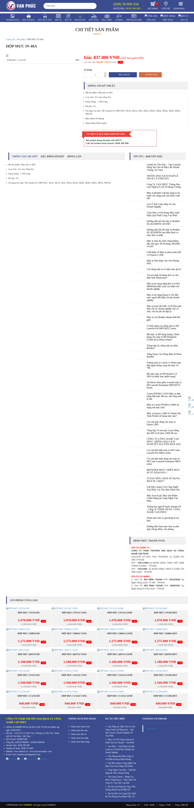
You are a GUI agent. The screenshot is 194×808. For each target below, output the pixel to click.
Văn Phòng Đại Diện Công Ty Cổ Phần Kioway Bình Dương (119, 757)
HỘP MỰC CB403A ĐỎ (29, 633)
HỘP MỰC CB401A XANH (119, 633)
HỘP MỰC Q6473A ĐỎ (29, 654)
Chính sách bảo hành (79, 738)
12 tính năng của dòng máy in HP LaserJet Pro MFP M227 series (163, 327)
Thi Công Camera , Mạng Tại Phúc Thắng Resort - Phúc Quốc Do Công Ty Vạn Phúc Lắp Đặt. (120, 780)
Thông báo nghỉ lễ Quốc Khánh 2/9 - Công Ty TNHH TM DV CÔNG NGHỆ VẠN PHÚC (164, 509)
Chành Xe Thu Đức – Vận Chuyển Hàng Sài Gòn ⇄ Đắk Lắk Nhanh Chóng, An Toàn (164, 167)
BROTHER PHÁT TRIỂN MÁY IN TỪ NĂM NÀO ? (163, 471)
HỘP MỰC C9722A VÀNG (74, 613)
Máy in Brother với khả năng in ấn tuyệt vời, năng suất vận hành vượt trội (163, 195)
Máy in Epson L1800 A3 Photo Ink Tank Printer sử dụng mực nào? (164, 414)
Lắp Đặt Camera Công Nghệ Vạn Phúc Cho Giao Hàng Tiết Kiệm (120, 764)
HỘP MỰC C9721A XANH (119, 613)
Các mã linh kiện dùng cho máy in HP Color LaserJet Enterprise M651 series (164, 461)
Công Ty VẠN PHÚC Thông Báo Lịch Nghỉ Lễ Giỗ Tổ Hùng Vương (164, 185)
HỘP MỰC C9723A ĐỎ (29, 613)
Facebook (151, 728)
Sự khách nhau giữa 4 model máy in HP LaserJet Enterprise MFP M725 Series (164, 385)
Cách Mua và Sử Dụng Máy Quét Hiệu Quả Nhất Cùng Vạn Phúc (163, 214)
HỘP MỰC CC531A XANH (119, 696)
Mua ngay (124, 75)
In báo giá (151, 75)
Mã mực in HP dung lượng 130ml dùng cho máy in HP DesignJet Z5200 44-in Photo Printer (163, 337)
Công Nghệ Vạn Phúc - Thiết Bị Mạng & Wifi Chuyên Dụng (120, 771)
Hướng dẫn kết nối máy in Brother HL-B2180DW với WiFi (163, 222)
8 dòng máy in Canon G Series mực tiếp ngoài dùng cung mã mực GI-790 (164, 365)
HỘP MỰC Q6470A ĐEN (165, 654)
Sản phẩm (21, 39)
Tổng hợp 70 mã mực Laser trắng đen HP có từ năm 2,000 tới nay (163, 431)
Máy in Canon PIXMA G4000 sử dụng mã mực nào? (163, 406)
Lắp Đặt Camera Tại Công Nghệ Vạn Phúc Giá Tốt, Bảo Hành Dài (163, 488)
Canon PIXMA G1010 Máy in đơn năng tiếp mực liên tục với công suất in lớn (164, 396)
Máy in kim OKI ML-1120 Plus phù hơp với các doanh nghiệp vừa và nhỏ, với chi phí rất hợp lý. (164, 309)
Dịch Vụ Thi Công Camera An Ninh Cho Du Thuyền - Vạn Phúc (119, 741)
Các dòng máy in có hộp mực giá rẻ (164, 269)
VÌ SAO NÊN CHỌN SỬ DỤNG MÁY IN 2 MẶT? (163, 479)
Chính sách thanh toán (80, 726)
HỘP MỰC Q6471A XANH (119, 654)
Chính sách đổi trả (78, 734)
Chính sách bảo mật (79, 730)
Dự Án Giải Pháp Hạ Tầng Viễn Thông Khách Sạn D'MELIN (120, 788)
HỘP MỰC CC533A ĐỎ (29, 696)
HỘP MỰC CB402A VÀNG (74, 633)
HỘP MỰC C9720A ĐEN (165, 613)
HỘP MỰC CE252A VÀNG (74, 675)
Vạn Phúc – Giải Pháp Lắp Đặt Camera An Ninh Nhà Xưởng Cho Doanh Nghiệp (119, 749)
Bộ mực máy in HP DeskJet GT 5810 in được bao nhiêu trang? (162, 375)
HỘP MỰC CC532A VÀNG (74, 696)
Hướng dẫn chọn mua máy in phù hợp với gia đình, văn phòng (163, 527)
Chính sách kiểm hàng (80, 742)
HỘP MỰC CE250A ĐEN (165, 675)
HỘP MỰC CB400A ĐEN (165, 633)
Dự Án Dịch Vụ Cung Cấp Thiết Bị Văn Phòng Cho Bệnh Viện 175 (120, 795)
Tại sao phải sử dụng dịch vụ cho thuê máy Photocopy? (163, 276)
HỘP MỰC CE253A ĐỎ (29, 675)
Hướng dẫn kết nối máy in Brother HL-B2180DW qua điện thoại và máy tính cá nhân (163, 232)
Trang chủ (10, 39)
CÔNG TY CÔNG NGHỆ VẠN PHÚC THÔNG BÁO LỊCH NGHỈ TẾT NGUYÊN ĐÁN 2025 (164, 441)
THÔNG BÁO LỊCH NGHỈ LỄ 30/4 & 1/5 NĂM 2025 (162, 177)
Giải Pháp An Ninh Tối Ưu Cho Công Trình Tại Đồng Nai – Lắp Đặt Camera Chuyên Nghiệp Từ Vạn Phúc (120, 731)
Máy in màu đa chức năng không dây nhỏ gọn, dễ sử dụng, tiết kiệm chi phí (163, 244)
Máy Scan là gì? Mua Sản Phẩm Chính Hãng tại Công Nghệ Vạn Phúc (162, 498)
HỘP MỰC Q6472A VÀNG (74, 654)
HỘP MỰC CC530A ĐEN (165, 696)
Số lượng (88, 70)
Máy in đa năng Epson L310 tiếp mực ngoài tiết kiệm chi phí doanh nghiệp (163, 297)
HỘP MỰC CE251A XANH (119, 675)
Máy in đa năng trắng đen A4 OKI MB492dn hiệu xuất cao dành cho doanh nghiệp (163, 286)
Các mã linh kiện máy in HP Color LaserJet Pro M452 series (163, 451)
